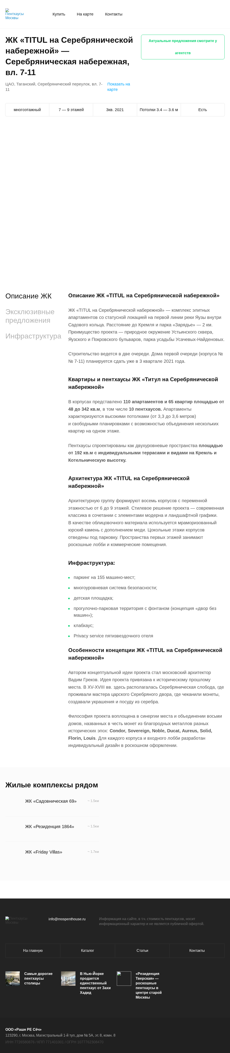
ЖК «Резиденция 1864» (49, 826)
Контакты (113, 14)
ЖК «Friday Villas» (43, 851)
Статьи (142, 950)
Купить (59, 14)
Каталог (87, 950)
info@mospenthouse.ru (67, 919)
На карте (85, 14)
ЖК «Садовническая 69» (51, 801)
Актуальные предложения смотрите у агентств (183, 47)
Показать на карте (118, 87)
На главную (33, 950)
